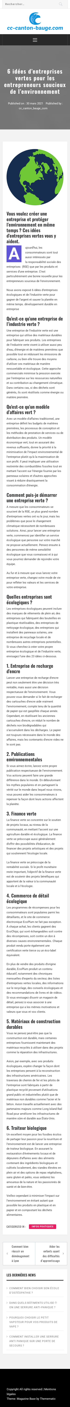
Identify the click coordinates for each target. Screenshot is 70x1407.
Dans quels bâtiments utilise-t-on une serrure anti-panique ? (33, 1305)
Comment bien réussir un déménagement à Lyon (20, 1253)
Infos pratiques (42, 1226)
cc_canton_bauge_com (33, 108)
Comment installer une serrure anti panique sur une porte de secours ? (34, 1341)
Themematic (48, 1398)
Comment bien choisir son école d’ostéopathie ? (34, 1290)
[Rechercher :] (35, 4)
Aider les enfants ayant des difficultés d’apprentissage (50, 1253)
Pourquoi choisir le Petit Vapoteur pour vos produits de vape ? (33, 1322)
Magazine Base (26, 1398)
